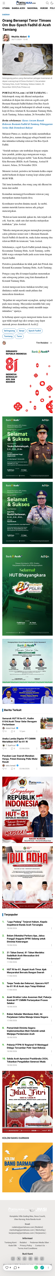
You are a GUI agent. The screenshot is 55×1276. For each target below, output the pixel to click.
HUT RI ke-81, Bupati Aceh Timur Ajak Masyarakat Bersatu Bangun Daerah (26, 971)
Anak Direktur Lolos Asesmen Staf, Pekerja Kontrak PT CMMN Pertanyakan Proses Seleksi (29, 1000)
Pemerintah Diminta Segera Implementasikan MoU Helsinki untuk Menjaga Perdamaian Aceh (26, 1030)
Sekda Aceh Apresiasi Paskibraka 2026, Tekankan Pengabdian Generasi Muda (27, 1060)
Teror (19, 336)
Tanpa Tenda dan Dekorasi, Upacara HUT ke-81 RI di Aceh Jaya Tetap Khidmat (28, 985)
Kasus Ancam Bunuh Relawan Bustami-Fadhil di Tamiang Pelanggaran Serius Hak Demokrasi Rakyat (27, 124)
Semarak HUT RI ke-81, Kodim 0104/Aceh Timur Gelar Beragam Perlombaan (19, 721)
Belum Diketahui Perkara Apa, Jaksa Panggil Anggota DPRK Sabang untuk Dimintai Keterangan (26, 938)
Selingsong (9, 330)
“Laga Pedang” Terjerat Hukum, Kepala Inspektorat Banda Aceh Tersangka (27, 923)
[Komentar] (15, 1267)
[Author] (5, 37)
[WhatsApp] (36, 1267)
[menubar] (4, 3)
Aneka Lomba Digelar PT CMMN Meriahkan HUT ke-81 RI (19, 740)
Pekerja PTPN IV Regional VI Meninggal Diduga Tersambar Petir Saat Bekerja (27, 1046)
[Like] (7, 1267)
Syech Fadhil (35, 330)
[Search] (47, 3)
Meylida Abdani (19, 36)
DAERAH (5, 14)
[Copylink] (42, 1267)
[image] (46, 723)
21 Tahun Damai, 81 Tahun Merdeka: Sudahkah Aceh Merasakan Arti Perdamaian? (25, 955)
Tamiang (8, 336)
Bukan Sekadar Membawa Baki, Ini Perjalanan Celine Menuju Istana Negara (27, 1016)
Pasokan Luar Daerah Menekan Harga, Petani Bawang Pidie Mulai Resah (19, 758)
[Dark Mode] (52, 3)
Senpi (21, 330)
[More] (37, 731)
